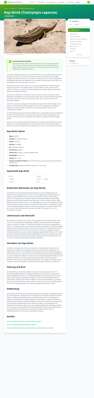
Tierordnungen (51, 2)
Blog (79, 2)
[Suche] (88, 2)
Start (6, 8)
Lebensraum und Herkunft (76, 41)
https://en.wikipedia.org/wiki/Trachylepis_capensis (21, 324)
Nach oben (79, 54)
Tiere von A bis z (13, 8)
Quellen (72, 51)
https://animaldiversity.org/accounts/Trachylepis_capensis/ (24, 321)
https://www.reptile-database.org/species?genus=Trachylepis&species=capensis (30, 328)
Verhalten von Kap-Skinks (76, 44)
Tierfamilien (62, 2)
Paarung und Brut (74, 46)
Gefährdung (73, 49)
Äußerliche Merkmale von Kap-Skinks (78, 39)
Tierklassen (41, 2)
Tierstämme (71, 2)
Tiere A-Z (33, 2)
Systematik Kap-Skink (75, 36)
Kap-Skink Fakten (74, 34)
